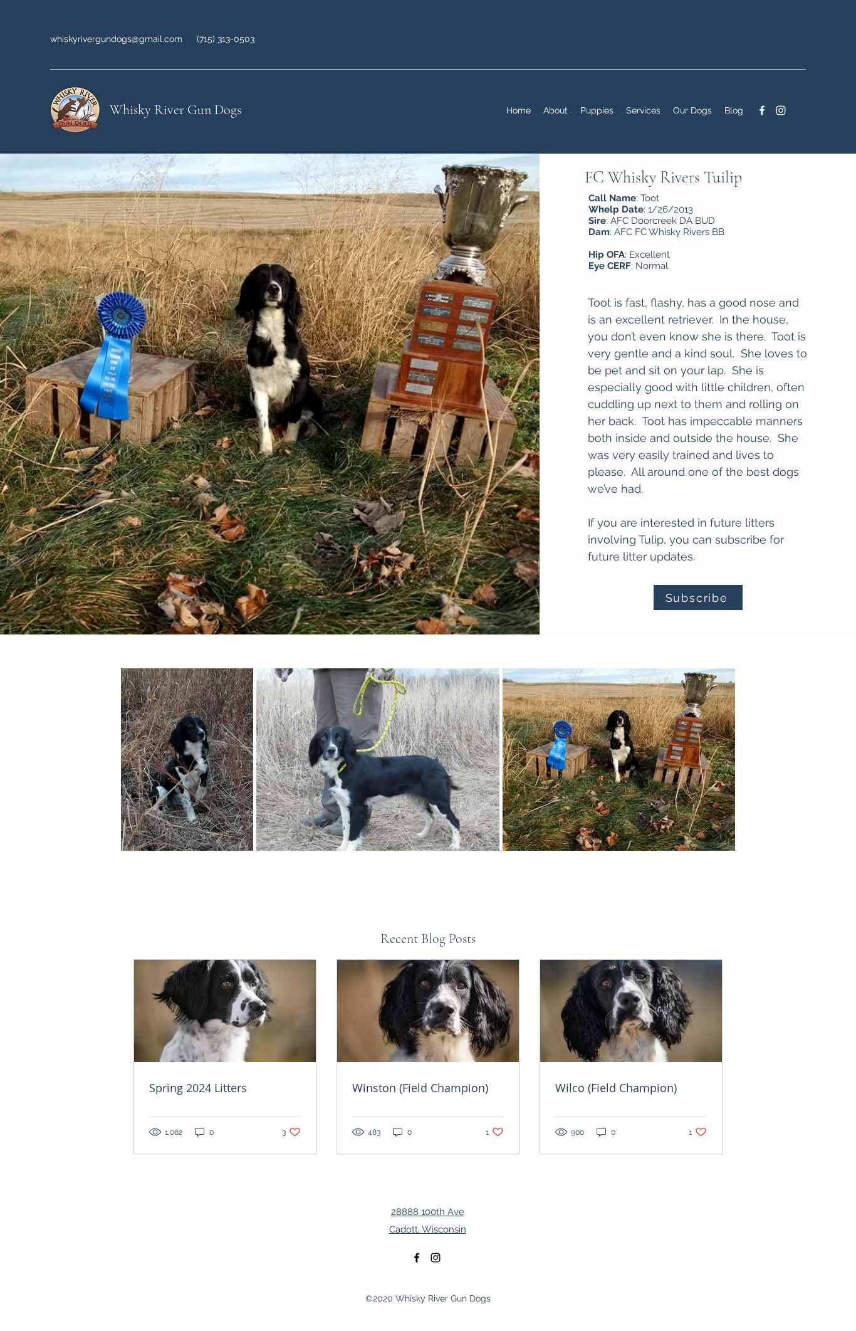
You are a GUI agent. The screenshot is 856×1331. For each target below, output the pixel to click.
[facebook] (762, 110)
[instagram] (781, 110)
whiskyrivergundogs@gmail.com (116, 39)
